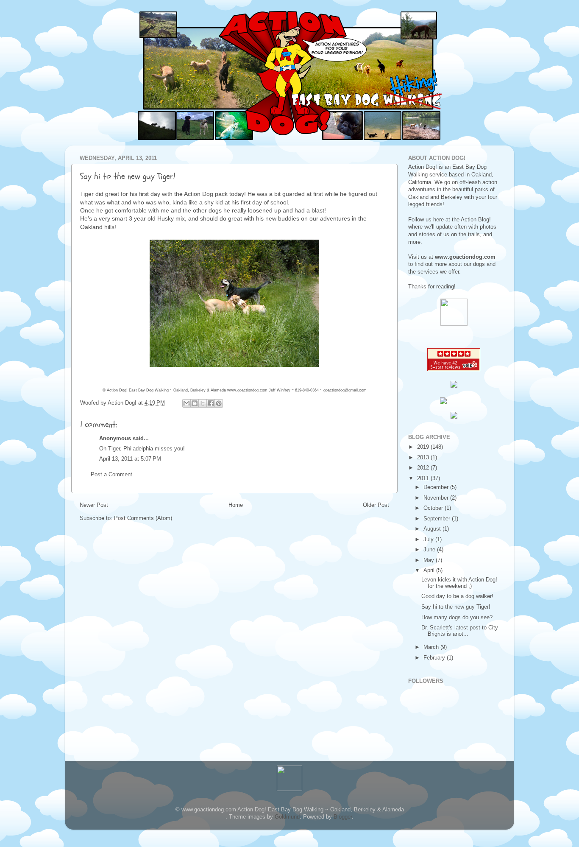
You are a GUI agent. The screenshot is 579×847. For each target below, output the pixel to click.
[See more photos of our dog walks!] (454, 417)
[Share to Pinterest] (218, 403)
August (433, 529)
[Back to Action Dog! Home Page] (454, 324)
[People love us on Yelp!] (453, 369)
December (436, 487)
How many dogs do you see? (457, 618)
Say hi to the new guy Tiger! (455, 607)
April (429, 570)
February (435, 658)
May (429, 560)
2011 (424, 478)
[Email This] (186, 403)
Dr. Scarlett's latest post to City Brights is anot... (459, 631)
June (430, 550)
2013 (424, 458)
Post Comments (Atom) (143, 518)
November (436, 498)
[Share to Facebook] (210, 403)
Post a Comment (111, 475)
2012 (424, 468)
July (429, 539)
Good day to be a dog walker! (457, 596)
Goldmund (287, 817)
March (431, 647)
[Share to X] (202, 403)
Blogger (343, 817)
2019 (424, 447)
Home (235, 505)
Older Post (376, 505)
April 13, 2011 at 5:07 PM (130, 459)
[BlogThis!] (194, 403)
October (434, 508)
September (437, 519)
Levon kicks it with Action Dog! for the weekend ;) (459, 583)
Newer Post (94, 505)
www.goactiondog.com (247, 390)
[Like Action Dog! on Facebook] (453, 400)
